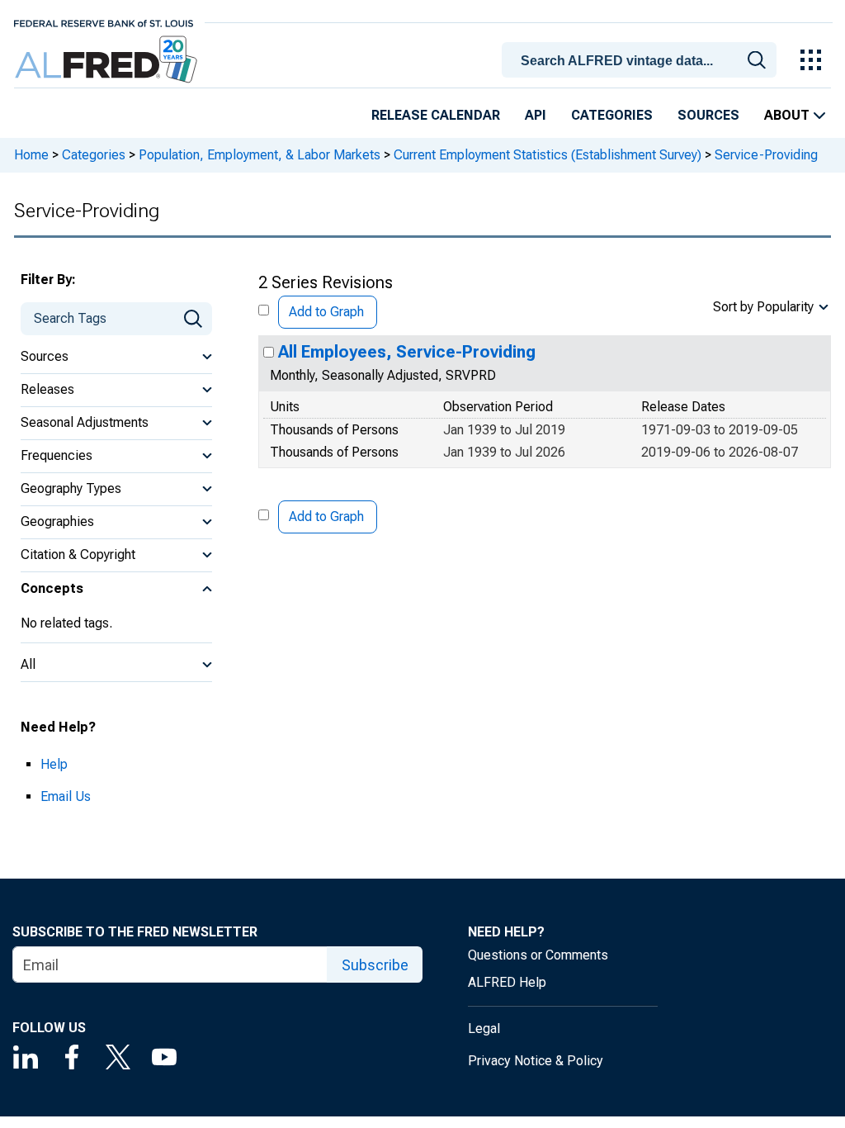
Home (31, 155)
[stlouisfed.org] (103, 22)
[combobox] (642, 58)
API (535, 115)
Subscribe (375, 965)
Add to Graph (326, 312)
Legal (484, 1028)
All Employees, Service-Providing (407, 352)
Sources (708, 115)
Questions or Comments (538, 955)
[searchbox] (642, 61)
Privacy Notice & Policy (535, 1061)
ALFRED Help (507, 982)
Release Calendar (435, 115)
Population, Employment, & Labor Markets (259, 155)
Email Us (65, 796)
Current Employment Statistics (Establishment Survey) (547, 155)
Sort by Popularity (763, 307)
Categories (612, 115)
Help (54, 764)
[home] (107, 60)
